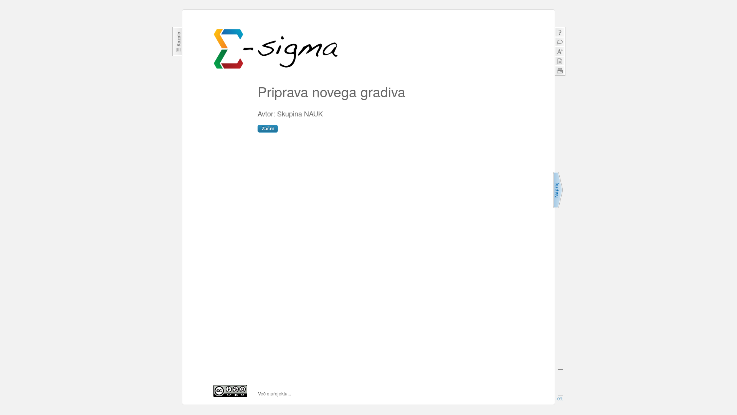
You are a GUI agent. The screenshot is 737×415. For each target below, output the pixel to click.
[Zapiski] (559, 60)
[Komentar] (559, 41)
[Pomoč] (559, 32)
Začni (268, 128)
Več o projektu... (274, 393)
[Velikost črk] (559, 51)
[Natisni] (559, 70)
